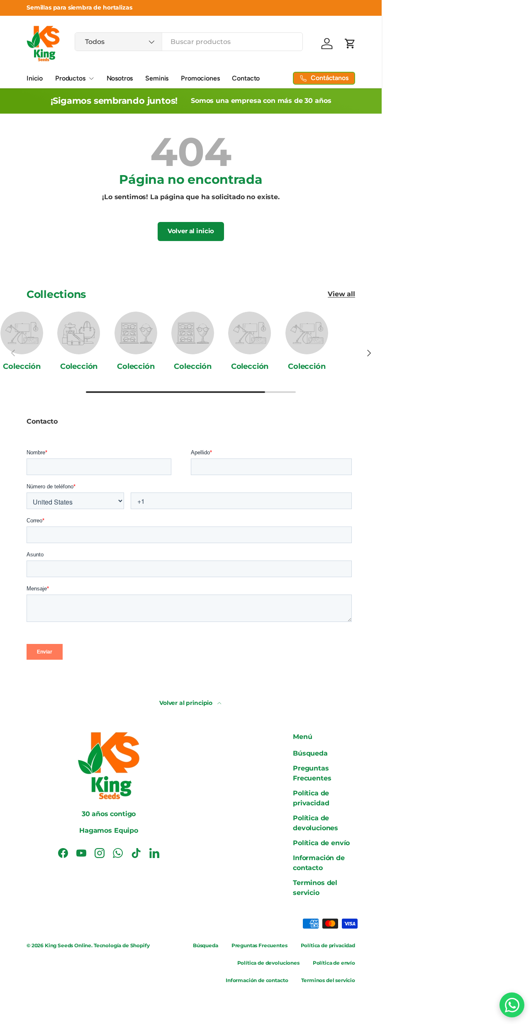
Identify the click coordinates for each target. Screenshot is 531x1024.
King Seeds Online (68, 945)
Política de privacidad (328, 945)
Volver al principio (186, 703)
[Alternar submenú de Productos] (91, 78)
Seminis (156, 78)
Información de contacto (257, 980)
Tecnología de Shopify (122, 945)
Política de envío (321, 843)
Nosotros (120, 78)
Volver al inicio (191, 231)
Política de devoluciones (268, 963)
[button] (350, 43)
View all (341, 294)
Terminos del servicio (328, 980)
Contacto (246, 78)
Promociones (200, 78)
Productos (70, 78)
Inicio (35, 78)
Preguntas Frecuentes (259, 945)
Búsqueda (310, 753)
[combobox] (188, 42)
